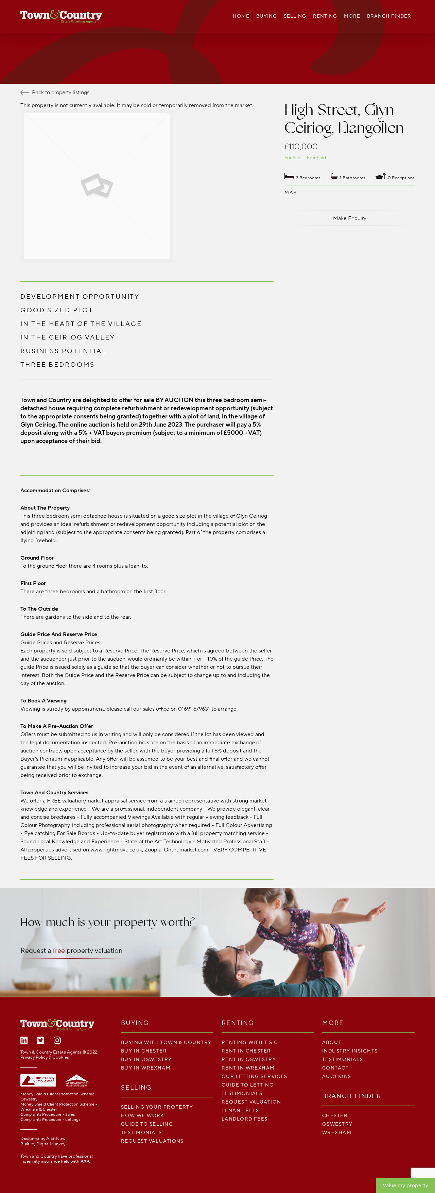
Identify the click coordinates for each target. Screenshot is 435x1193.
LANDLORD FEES (245, 1119)
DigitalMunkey (50, 1144)
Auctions (336, 1076)
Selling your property (157, 1107)
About (332, 1042)
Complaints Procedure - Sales (47, 1114)
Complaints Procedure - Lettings (50, 1119)
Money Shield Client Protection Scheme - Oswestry (58, 1097)
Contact (335, 1068)
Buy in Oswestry (146, 1059)
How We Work (142, 1115)
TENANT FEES (240, 1110)
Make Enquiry (349, 218)
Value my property (405, 1185)
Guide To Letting (248, 1085)
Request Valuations (152, 1141)
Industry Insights (350, 1051)
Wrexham (336, 1132)
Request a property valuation (71, 950)
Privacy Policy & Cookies (44, 1057)
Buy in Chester (144, 1051)
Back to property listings (60, 92)
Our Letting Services (255, 1076)
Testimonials (141, 1132)
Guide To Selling (147, 1124)
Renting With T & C (250, 1042)
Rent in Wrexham (248, 1068)
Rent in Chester (246, 1051)
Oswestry (337, 1124)
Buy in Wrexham (146, 1068)
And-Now (56, 1138)
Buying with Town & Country (166, 1042)
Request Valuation (251, 1102)
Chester (335, 1115)
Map (290, 192)
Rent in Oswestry (249, 1059)
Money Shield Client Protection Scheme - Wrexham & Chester (58, 1107)
